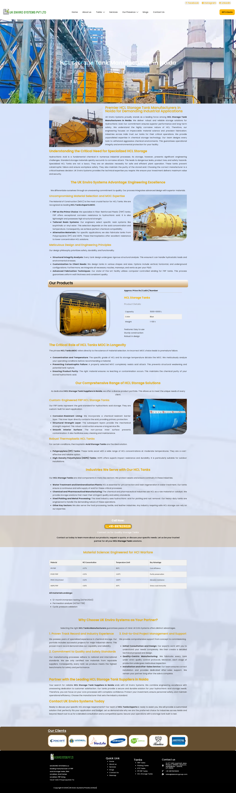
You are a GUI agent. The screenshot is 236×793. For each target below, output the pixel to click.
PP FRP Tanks (142, 771)
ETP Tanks (141, 768)
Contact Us (158, 12)
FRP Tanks (141, 763)
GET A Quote (227, 12)
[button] (118, 526)
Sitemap (112, 775)
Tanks (99, 12)
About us (86, 12)
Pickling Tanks (143, 765)
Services (113, 12)
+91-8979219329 (172, 771)
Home (75, 12)
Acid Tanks (70, 780)
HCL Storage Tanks (145, 774)
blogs (145, 12)
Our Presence (128, 12)
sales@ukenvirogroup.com (176, 774)
